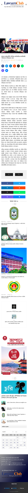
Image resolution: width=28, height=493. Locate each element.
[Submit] (14, 65)
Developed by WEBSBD (14, 491)
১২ (6, 442)
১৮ (3, 445)
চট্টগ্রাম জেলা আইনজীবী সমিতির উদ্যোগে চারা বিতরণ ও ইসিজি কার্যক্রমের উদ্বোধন (13, 297)
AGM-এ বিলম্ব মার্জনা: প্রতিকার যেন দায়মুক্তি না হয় (16, 402)
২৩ (20, 445)
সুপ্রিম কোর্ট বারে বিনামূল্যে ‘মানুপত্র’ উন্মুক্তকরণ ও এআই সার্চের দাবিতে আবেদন (13, 224)
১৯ (6, 445)
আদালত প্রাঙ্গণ (13, 60)
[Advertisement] (14, 24)
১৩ (11, 442)
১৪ (14, 442)
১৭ (24, 442)
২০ (11, 445)
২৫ (3, 447)
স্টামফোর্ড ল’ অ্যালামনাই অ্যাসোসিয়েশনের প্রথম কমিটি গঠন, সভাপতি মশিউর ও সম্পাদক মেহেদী (12, 277)
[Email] (18, 65)
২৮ (14, 447)
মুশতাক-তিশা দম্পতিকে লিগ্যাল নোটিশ (14, 311)
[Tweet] (6, 65)
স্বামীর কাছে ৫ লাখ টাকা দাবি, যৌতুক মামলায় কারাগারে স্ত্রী (15, 409)
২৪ (24, 445)
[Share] (2, 65)
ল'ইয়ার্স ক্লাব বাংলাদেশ (6, 60)
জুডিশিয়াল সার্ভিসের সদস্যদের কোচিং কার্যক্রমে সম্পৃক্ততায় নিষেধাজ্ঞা (12, 245)
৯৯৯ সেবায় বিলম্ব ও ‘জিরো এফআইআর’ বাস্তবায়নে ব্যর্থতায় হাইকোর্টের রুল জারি (16, 421)
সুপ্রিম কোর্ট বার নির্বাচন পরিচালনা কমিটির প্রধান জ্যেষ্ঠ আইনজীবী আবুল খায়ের (14, 322)
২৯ (17, 447)
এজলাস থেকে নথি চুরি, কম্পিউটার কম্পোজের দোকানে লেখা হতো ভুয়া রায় (13, 396)
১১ (3, 442)
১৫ (17, 442)
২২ (17, 445)
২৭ (11, 447)
